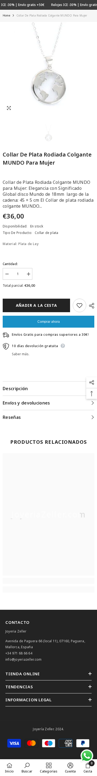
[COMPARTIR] (90, 305)
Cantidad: (10, 264)
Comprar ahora (48, 322)
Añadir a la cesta (36, 305)
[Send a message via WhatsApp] (86, 755)
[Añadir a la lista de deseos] (79, 305)
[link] (48, 581)
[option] (48, 68)
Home (6, 15)
